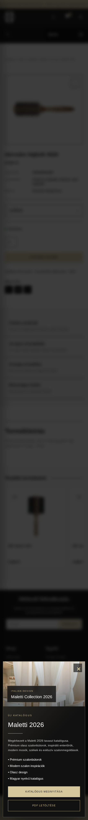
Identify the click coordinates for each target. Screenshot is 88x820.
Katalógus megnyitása (44, 791)
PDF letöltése (44, 805)
